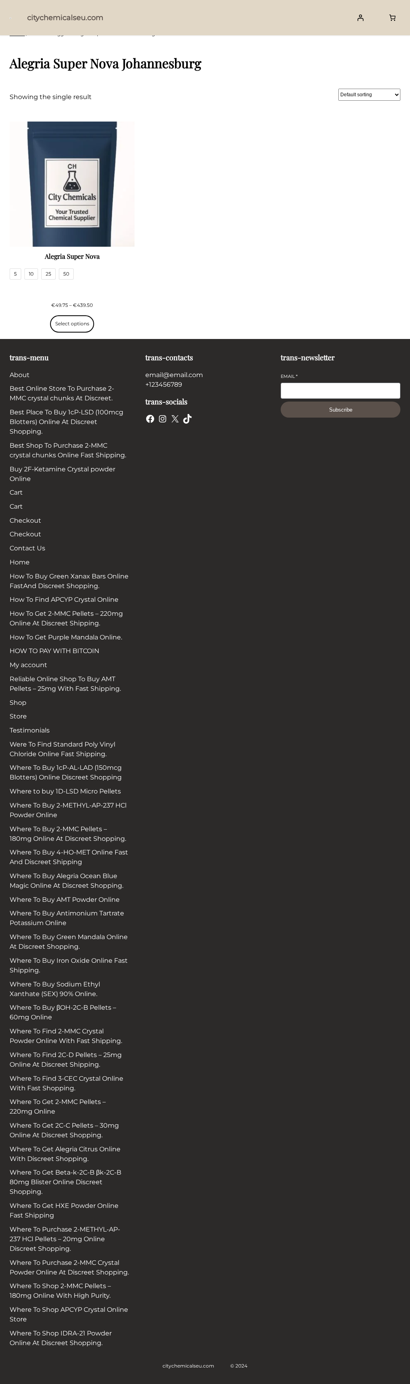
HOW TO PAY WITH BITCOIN (54, 651)
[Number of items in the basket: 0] (392, 18)
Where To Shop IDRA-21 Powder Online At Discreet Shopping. (61, 1338)
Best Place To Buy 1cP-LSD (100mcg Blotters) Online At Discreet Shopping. (66, 421)
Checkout (25, 520)
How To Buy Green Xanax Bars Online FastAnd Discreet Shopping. (69, 581)
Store (18, 716)
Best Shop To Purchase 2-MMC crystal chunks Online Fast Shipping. (68, 450)
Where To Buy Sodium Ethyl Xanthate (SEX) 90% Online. (55, 989)
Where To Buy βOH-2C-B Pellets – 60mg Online (63, 1012)
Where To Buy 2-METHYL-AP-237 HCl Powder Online (68, 810)
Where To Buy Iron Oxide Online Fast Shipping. (69, 965)
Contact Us (27, 548)
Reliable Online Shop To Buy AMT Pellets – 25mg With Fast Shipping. (65, 683)
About (20, 375)
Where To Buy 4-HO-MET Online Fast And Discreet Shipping (69, 857)
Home (20, 562)
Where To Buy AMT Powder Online (65, 899)
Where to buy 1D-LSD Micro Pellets (65, 791)
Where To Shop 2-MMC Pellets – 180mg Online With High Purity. (60, 1290)
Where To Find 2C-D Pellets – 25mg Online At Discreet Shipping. (66, 1059)
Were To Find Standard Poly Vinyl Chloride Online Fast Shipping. (62, 749)
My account (28, 665)
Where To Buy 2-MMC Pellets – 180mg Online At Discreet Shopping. (68, 833)
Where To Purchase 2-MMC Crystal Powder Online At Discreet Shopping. (69, 1267)
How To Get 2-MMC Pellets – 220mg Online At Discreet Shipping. (66, 618)
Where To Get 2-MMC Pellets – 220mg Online (58, 1106)
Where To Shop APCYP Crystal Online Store (69, 1314)
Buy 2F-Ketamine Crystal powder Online (62, 474)
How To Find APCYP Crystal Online (64, 599)
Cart (16, 492)
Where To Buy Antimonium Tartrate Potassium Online (67, 918)
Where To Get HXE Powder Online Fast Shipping (64, 1210)
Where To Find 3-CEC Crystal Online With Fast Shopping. (66, 1083)
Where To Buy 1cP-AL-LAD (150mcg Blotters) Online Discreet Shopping (66, 772)
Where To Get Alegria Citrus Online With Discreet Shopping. (65, 1154)
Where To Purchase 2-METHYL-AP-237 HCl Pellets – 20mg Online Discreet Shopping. (65, 1239)
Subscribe (340, 410)
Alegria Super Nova (72, 256)
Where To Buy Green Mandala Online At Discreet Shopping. (69, 941)
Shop (18, 702)
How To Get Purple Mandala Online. (66, 637)
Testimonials (30, 730)
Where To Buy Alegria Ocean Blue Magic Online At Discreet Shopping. (66, 880)
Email (289, 376)
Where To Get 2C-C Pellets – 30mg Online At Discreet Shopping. (64, 1130)
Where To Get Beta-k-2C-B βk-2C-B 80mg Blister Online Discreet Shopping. (65, 1182)
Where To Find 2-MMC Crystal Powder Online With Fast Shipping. (66, 1036)
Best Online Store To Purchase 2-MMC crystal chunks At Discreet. (62, 393)
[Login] (360, 18)
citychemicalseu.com (65, 17)
